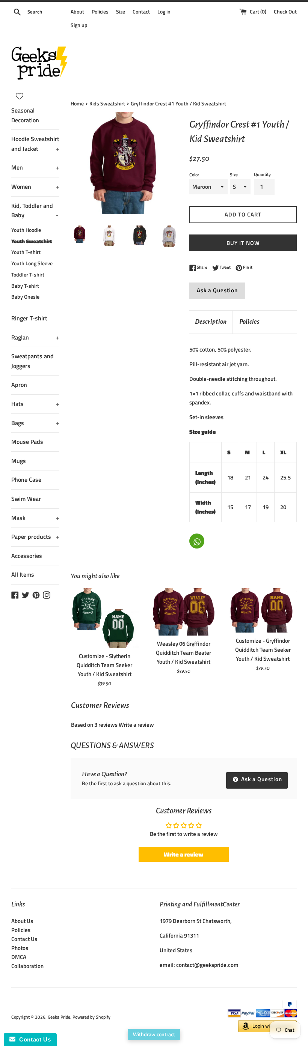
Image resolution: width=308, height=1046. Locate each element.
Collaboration (27, 966)
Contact (141, 11)
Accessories (26, 555)
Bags (35, 422)
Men (35, 167)
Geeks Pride (59, 1016)
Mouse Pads (27, 441)
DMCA (18, 957)
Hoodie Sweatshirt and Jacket (35, 143)
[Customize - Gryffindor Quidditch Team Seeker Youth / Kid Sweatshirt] (263, 610)
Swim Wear (26, 498)
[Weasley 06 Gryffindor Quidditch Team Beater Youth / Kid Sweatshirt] (184, 612)
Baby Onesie (25, 297)
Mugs (18, 460)
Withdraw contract (154, 1034)
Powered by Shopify (91, 1016)
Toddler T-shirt (27, 274)
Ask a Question (217, 290)
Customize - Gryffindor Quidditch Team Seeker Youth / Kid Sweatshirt (263, 649)
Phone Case (26, 479)
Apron (19, 384)
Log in (164, 11)
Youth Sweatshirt (31, 241)
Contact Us (24, 939)
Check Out (285, 11)
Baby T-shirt (25, 286)
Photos (19, 948)
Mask (35, 517)
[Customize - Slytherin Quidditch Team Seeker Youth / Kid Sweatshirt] (105, 618)
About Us (22, 921)
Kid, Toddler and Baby (35, 210)
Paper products (35, 536)
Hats (35, 403)
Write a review (136, 724)
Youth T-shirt (26, 252)
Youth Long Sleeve (32, 263)
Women (35, 186)
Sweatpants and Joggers (32, 361)
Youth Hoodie (26, 230)
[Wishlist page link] (19, 96)
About (77, 11)
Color (194, 174)
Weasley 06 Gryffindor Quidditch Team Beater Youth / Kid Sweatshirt (183, 652)
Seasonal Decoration (25, 115)
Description (210, 321)
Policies (100, 11)
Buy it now (243, 243)
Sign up (79, 25)
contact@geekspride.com (207, 964)
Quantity (262, 174)
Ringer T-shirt (29, 318)
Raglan (35, 337)
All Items (22, 574)
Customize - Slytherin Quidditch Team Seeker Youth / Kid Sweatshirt (104, 665)
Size (120, 11)
